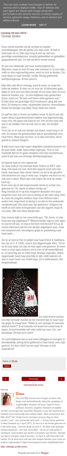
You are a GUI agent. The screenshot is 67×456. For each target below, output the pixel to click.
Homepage (33, 379)
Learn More (29, 25)
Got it (43, 25)
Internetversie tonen (33, 385)
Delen (7, 366)
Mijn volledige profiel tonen (14, 446)
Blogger (44, 453)
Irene (21, 394)
